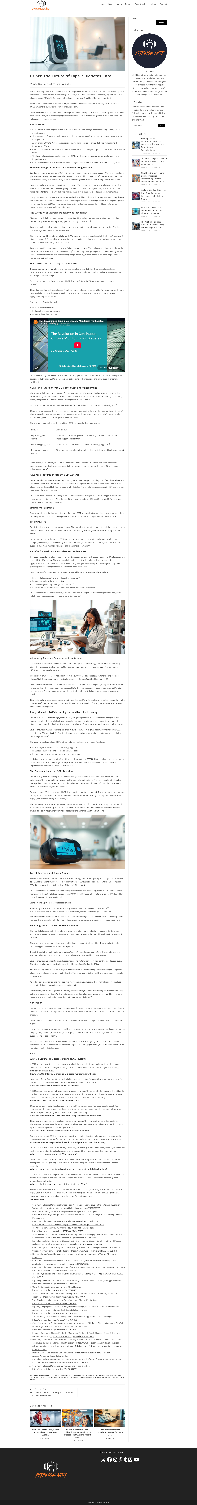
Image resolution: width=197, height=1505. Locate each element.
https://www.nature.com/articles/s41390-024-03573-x (65, 1362)
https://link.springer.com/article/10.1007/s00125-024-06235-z (58, 1231)
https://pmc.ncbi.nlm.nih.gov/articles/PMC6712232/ (67, 1264)
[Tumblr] (125, 1459)
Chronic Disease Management (62, 1375)
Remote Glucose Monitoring (82, 1377)
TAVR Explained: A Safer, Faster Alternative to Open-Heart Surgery (45, 1432)
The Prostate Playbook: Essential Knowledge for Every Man (110, 1432)
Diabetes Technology (102, 1375)
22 (36, 937)
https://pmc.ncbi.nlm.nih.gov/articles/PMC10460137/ (74, 1237)
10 (95, 495)
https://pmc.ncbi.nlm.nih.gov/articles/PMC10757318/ (55, 1313)
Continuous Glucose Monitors (83, 1375)
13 (51, 560)
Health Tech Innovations (44, 1377)
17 (48, 736)
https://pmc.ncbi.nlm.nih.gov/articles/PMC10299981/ (55, 1283)
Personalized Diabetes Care (62, 1377)
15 (94, 687)
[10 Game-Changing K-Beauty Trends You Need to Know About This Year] (136, 162)
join (161, 125)
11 (35, 533)
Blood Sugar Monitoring (42, 1375)
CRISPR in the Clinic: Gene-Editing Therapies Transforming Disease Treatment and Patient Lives (77, 1433)
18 (39, 779)
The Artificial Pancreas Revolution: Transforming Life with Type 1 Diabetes (152, 225)
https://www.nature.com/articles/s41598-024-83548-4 (94, 1251)
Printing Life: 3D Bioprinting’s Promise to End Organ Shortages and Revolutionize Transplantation (152, 144)
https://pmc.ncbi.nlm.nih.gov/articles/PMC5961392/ (54, 1329)
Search (135, 18)
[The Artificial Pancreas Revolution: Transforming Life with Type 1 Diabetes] (136, 226)
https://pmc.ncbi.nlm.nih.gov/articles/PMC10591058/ (55, 1320)
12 (90, 545)
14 (86, 566)
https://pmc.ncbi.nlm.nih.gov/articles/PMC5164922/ (54, 1369)
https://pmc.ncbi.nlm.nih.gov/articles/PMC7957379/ (54, 1303)
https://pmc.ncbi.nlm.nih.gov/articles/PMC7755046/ (54, 1290)
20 (50, 881)
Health (68, 84)
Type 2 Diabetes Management (102, 1377)
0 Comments (156, 153)
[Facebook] (109, 1459)
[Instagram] (115, 1459)
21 (61, 897)
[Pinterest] (120, 1459)
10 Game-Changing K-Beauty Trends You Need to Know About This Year (154, 161)
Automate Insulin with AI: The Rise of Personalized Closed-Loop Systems (152, 210)
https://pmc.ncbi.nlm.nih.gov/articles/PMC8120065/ (78, 1208)
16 (58, 724)
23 (75, 985)
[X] (103, 1459)
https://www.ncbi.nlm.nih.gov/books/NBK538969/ (64, 1297)
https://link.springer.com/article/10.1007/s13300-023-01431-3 (75, 1244)
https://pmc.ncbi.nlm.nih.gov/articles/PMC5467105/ (54, 1270)
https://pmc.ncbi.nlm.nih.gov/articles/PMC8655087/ (72, 1336)
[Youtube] (136, 1459)
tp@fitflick (37, 84)
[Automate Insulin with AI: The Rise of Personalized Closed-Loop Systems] (136, 211)
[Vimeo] (130, 1459)
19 (96, 792)
